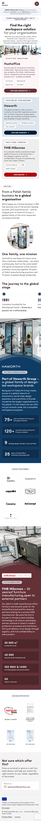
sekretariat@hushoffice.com (19, 787)
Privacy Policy (7, 817)
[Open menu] (37, 4)
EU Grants (6, 808)
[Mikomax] (5, 4)
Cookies (17, 817)
